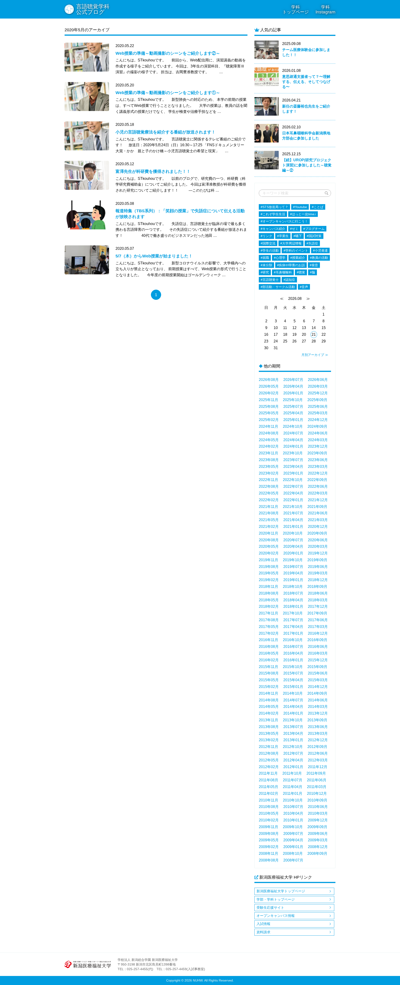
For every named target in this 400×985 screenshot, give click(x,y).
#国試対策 (314, 236)
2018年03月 (318, 600)
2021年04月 (293, 520)
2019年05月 (269, 573)
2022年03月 (318, 493)
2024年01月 (293, 446)
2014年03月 (318, 707)
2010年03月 (318, 813)
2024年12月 (318, 420)
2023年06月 (318, 460)
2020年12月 (318, 527)
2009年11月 (268, 827)
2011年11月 (268, 773)
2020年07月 (293, 540)
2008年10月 (293, 853)
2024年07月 (293, 433)
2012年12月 (318, 740)
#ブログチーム (314, 229)
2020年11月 (268, 533)
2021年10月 (293, 507)
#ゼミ (294, 229)
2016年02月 (269, 660)
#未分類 (266, 265)
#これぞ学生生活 (273, 214)
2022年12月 (318, 473)
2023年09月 (317, 453)
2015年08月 (269, 673)
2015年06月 (318, 673)
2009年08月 (269, 834)
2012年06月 (318, 753)
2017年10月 (293, 613)
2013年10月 (293, 720)
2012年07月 (293, 753)
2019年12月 (318, 553)
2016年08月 (269, 647)
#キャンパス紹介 (273, 229)
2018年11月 (268, 587)
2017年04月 (293, 627)
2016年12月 (318, 633)
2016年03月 (318, 653)
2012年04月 (293, 760)
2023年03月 (318, 467)
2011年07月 (292, 780)
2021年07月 (293, 513)
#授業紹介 (297, 258)
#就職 (265, 258)
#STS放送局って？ (274, 207)
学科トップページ (295, 9)
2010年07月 (293, 807)
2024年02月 (269, 446)
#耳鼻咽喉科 (283, 272)
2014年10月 (293, 693)
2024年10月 (293, 426)
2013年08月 (269, 727)
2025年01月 (293, 420)
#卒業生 (283, 236)
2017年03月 (318, 627)
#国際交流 (268, 243)
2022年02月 (269, 500)
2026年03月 (318, 386)
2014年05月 (269, 707)
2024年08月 (269, 433)
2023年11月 (268, 453)
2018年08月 (269, 593)
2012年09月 (317, 747)
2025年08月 (269, 407)
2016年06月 (318, 647)
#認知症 (289, 280)
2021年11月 (268, 507)
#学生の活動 (270, 250)
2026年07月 (293, 380)
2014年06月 (318, 700)
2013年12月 (318, 713)
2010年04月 (293, 813)
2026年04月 (293, 386)
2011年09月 (316, 773)
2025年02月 (269, 420)
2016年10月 (293, 640)
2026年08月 (269, 380)
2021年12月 (318, 500)
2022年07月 (293, 486)
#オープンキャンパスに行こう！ (284, 221)
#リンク (266, 236)
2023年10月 (293, 453)
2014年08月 (269, 700)
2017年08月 (269, 620)
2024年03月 (318, 440)
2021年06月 (318, 513)
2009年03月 (318, 840)
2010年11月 (268, 800)
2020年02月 (269, 553)
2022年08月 (269, 486)
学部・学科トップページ (275, 899)
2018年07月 (293, 593)
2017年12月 (318, 606)
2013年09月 (317, 720)
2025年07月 (293, 407)
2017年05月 (269, 627)
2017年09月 (317, 613)
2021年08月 (269, 513)
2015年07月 (293, 673)
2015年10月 (293, 667)
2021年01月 (293, 527)
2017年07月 (293, 620)
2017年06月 (318, 620)
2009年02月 (269, 847)
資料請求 (263, 932)
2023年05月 (269, 467)
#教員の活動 (319, 258)
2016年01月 (293, 660)
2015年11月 (268, 667)
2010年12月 (317, 793)
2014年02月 (269, 713)
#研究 (265, 272)
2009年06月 (318, 834)
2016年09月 (317, 640)
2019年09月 (317, 560)
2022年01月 (293, 500)
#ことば (317, 207)
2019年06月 (318, 567)
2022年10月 (293, 480)
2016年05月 (269, 653)
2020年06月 (318, 540)
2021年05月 (269, 520)
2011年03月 (316, 787)
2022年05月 (269, 493)
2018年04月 (293, 600)
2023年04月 (293, 467)
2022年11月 (268, 480)
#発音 (314, 265)
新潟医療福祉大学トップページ (280, 891)
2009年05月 (269, 840)
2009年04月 (293, 840)
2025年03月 (318, 413)
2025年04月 (293, 413)
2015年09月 (317, 667)
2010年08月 (269, 807)
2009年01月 (293, 847)
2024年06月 (318, 433)
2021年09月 (317, 507)
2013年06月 (318, 727)
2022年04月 (293, 493)
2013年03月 (318, 733)
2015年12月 (318, 660)
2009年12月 (318, 820)
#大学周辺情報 (291, 243)
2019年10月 (293, 560)
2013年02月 (269, 740)
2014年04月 (293, 707)
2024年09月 (317, 426)
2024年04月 (293, 440)
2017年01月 (293, 633)
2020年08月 (269, 540)
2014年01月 (293, 713)
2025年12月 (318, 393)
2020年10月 (293, 533)
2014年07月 (293, 700)
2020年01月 (293, 553)
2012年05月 (269, 760)
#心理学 (279, 258)
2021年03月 (318, 520)
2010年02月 (269, 820)
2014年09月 (317, 693)
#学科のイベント (296, 250)
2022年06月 (318, 486)
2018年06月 (318, 593)
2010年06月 (318, 807)
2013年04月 (293, 733)
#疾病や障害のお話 (291, 265)
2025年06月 (318, 407)
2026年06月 (318, 380)
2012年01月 (293, 767)
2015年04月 (293, 680)
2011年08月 (268, 780)
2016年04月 (293, 653)
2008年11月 (268, 853)
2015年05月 (269, 680)
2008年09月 (317, 853)
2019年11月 (268, 560)
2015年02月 (269, 687)
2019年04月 (293, 573)
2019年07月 (293, 567)
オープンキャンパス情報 (275, 916)
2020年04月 (293, 546)
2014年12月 (318, 687)
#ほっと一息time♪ (303, 214)
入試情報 (263, 924)
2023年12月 (318, 446)
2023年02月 (269, 473)
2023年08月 (269, 460)
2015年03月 (318, 680)
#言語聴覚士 (270, 280)
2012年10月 (293, 747)
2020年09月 (317, 533)
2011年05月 (268, 787)
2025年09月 (317, 400)
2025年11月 (268, 400)
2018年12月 (318, 580)
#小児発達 (320, 250)
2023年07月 (293, 460)
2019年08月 (269, 567)
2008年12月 (318, 847)
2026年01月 (293, 393)
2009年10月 (293, 827)
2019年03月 (318, 573)
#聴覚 (301, 272)
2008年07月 (293, 860)
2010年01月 (293, 820)
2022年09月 (317, 480)
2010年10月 (293, 800)
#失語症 (312, 243)
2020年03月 (318, 546)
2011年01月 (292, 793)
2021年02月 (269, 527)
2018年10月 (293, 587)
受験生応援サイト (270, 907)
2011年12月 (317, 767)
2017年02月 (269, 633)
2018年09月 (317, 587)
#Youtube (300, 207)
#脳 (312, 272)
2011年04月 (292, 787)
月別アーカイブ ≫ (314, 355)
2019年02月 (269, 580)
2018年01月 (293, 606)
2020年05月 (269, 546)
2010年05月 (269, 813)
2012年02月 (269, 767)
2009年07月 (293, 834)
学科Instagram (325, 9)
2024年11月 (268, 426)
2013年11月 (268, 720)
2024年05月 (269, 440)
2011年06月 (316, 780)
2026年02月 (269, 393)
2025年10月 (293, 400)
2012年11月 (268, 747)
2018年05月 (269, 600)
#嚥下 (298, 236)
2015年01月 (293, 687)
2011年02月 (268, 793)
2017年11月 (268, 613)
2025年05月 (269, 413)
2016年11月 (268, 640)
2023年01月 (293, 473)
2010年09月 (317, 800)
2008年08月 (269, 860)
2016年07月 (293, 647)
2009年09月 (317, 827)
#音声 (304, 287)
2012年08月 (269, 753)
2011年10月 (292, 773)
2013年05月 (269, 733)
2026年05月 (269, 386)
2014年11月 (268, 693)
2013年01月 (293, 740)
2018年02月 (269, 606)
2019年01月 (293, 580)
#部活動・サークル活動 (278, 287)
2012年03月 (318, 760)
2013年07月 (293, 727)
